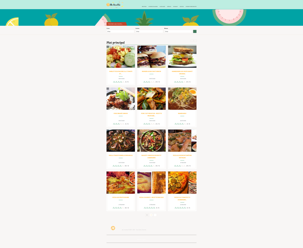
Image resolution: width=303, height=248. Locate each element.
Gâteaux (169, 6)
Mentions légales (141, 239)
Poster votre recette (191, 6)
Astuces (182, 6)
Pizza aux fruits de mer (120, 197)
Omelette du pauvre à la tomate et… (120, 72)
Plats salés (162, 6)
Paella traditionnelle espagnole (121, 155)
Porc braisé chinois (121, 113)
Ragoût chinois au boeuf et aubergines (151, 156)
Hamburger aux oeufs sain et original (182, 72)
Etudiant (175, 6)
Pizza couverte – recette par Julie (151, 197)
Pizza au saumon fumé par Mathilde (182, 156)
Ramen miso (182, 113)
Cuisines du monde (153, 6)
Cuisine (137, 28)
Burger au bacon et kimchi (151, 71)
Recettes (144, 6)
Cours (108, 28)
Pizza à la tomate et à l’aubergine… (182, 198)
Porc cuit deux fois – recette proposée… (151, 114)
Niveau (166, 28)
